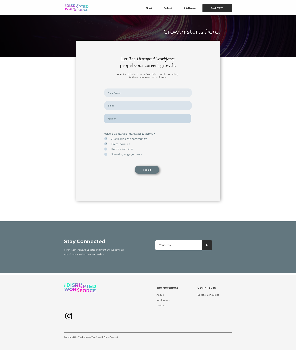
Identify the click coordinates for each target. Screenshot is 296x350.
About (160, 294)
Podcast (161, 305)
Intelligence (163, 300)
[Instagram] (68, 316)
